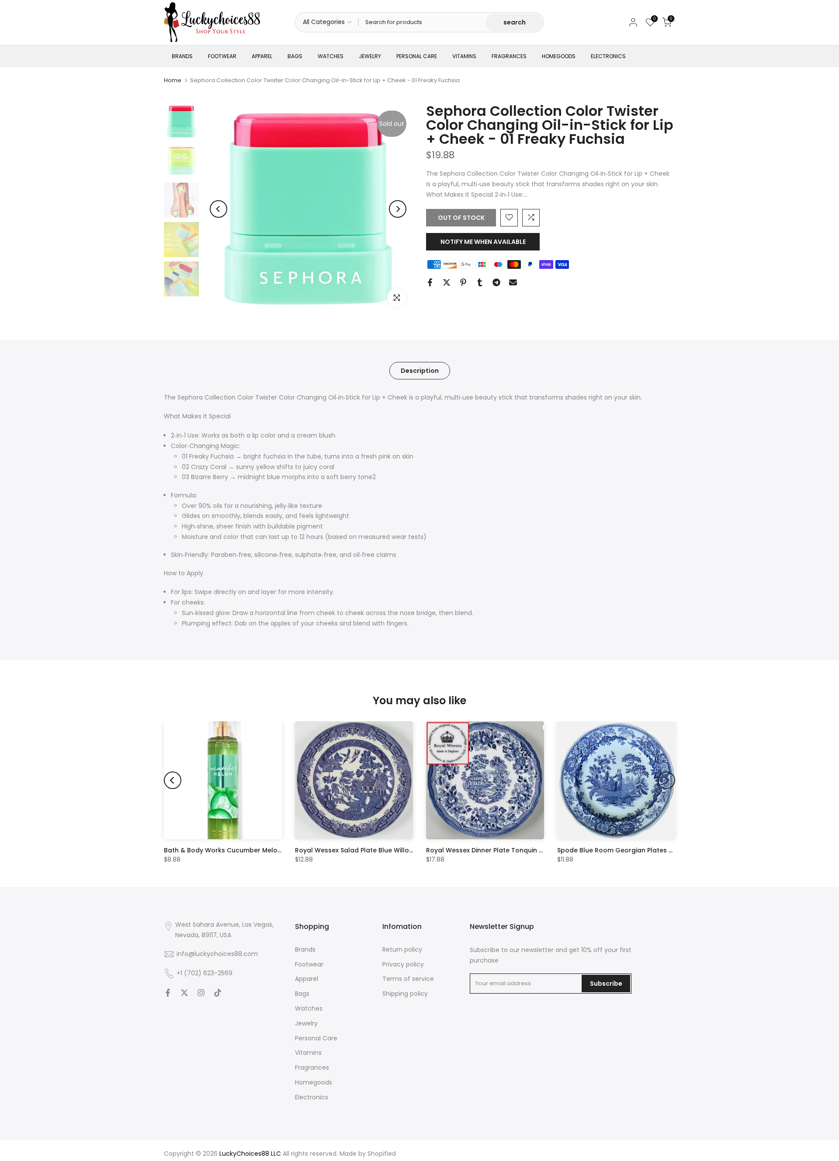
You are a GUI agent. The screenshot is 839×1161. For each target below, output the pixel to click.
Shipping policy (405, 993)
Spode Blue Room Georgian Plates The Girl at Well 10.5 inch (651, 850)
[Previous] (218, 209)
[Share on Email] (513, 282)
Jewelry (306, 1023)
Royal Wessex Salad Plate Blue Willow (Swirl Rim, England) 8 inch (397, 850)
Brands (305, 949)
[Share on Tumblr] (480, 282)
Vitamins (308, 1052)
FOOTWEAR (222, 56)
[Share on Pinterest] (463, 282)
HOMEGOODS (559, 56)
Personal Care (316, 1038)
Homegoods (313, 1082)
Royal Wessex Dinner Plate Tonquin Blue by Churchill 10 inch (520, 850)
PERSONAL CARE (416, 56)
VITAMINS (464, 56)
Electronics (311, 1097)
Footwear (309, 964)
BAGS (295, 56)
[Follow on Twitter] (184, 992)
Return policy (402, 949)
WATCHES (330, 56)
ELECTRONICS (608, 56)
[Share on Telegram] (496, 282)
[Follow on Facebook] (168, 992)
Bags (302, 993)
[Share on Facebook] (430, 282)
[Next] (397, 209)
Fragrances (312, 1067)
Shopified (381, 1153)
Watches (308, 1008)
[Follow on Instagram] (201, 992)
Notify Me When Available (483, 241)
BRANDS (182, 56)
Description (420, 370)
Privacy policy (403, 964)
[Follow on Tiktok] (218, 992)
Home (172, 80)
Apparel (306, 978)
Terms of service (408, 978)
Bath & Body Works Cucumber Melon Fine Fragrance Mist (254, 850)
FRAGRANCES (509, 56)
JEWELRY (370, 56)
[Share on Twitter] (447, 282)
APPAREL (262, 56)
